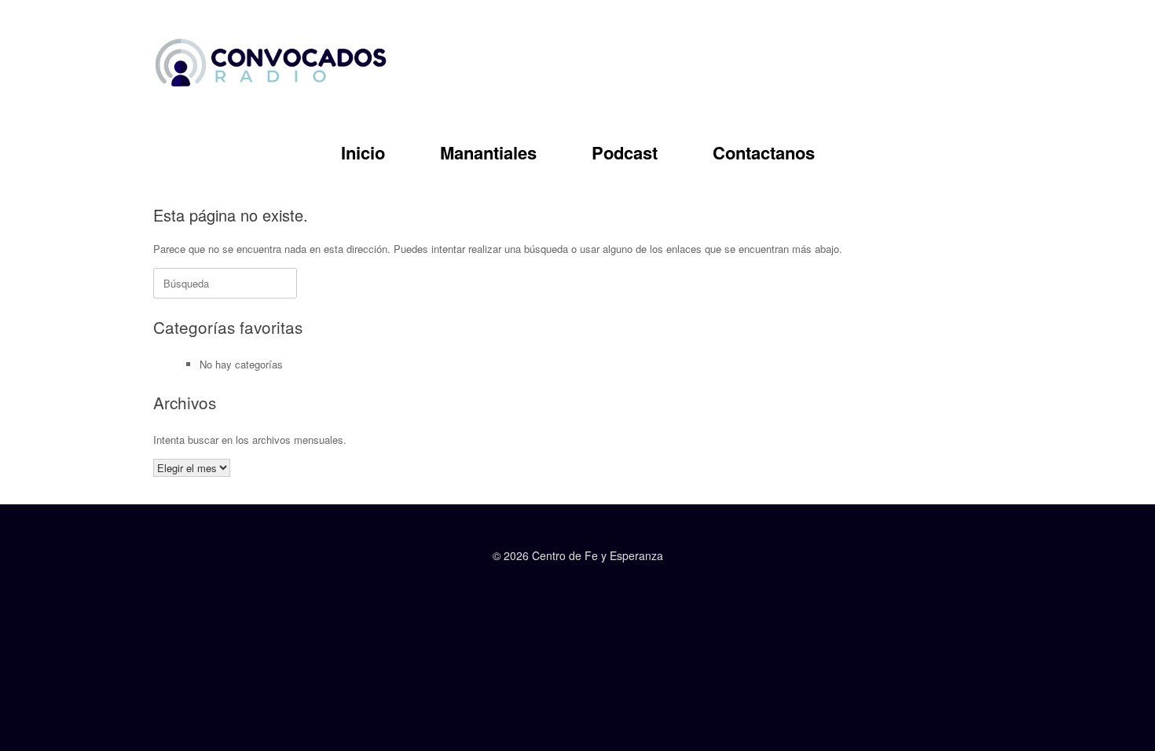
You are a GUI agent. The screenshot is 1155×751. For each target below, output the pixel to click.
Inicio (363, 152)
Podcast (625, 152)
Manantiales (488, 152)
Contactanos (764, 152)
